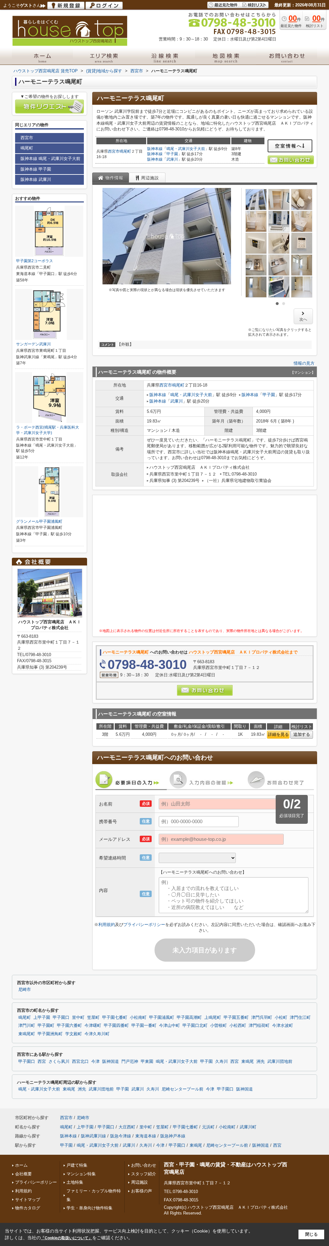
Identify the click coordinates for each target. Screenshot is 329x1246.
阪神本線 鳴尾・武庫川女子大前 (50, 158)
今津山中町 (169, 1025)
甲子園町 (46, 1025)
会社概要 (23, 1173)
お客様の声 (141, 1190)
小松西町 (237, 1025)
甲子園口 (61, 1017)
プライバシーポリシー (144, 924)
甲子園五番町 (236, 1017)
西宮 (42, 1061)
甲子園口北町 (195, 1025)
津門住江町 (300, 1017)
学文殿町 (73, 1034)
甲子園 (172, 154)
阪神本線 (155, 149)
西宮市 (114, 151)
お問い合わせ (143, 1165)
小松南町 (138, 1017)
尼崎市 (24, 989)
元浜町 (208, 1127)
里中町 (78, 1017)
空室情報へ (288, 145)
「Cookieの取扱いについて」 (66, 1238)
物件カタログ (27, 1208)
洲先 (260, 1061)
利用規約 (106, 924)
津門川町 (26, 1025)
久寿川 (221, 1061)
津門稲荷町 (259, 1025)
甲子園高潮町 (189, 1017)
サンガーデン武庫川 (33, 344)
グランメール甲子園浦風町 (39, 521)
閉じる (311, 1234)
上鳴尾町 (212, 1017)
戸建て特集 (77, 1165)
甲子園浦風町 (161, 1017)
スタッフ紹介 (143, 1173)
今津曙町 (92, 1025)
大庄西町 (127, 1127)
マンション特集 (81, 1173)
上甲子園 (41, 1017)
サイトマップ (27, 1199)
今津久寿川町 (97, 1034)
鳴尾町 (125, 151)
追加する (301, 734)
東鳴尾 (247, 1061)
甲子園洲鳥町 (50, 1034)
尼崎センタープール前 (182, 1089)
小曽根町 (218, 1025)
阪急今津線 (120, 1136)
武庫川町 (248, 1127)
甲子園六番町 (69, 1025)
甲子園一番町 (143, 1025)
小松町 (281, 1017)
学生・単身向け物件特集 (89, 1208)
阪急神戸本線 (172, 1136)
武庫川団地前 (279, 1061)
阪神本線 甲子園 (36, 169)
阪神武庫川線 (93, 1136)
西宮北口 (80, 1061)
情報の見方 (304, 363)
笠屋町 (93, 1017)
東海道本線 (145, 1136)
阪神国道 (110, 1061)
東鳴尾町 (26, 1034)
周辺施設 (139, 1182)
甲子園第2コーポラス (34, 261)
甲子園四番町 (116, 1025)
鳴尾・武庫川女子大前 (185, 149)
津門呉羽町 (261, 1017)
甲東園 (147, 1061)
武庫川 (172, 159)
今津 (95, 1061)
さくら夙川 (59, 1061)
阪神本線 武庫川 (36, 179)
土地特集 (75, 1182)
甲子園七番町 (114, 1017)
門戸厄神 (129, 1061)
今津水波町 (282, 1025)
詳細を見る (278, 734)
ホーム (21, 1165)
